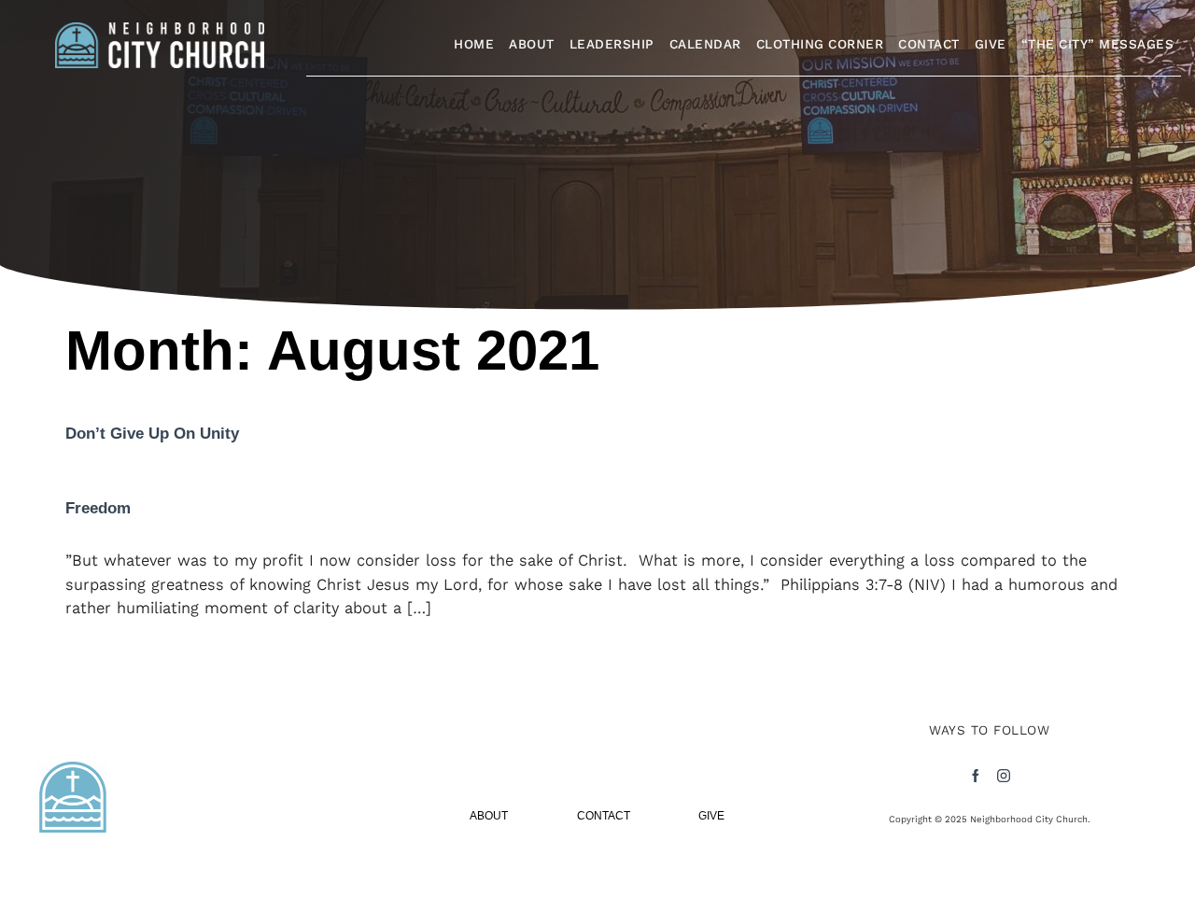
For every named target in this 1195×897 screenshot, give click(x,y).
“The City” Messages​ (1097, 44)
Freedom (98, 508)
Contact (929, 44)
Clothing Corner (820, 44)
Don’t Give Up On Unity (152, 433)
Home (474, 44)
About (532, 44)
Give (990, 44)
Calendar (705, 44)
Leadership (611, 44)
